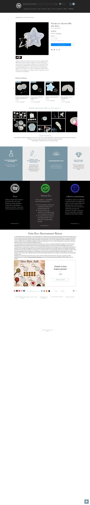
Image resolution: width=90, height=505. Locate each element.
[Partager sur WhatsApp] (57, 49)
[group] (45, 92)
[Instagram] (22, 291)
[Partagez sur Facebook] (52, 49)
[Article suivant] (76, 88)
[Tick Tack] (17, 291)
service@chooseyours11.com (33, 291)
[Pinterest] (14, 291)
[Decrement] (52, 38)
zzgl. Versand (58, 33)
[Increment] (56, 38)
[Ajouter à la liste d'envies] (73, 44)
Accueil (17, 17)
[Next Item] (74, 121)
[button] (72, 4)
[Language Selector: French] (74, 290)
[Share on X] (59, 49)
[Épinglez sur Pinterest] (54, 49)
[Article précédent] (13, 88)
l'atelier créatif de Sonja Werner (35, 257)
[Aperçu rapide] (68, 88)
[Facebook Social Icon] (24, 291)
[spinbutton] (54, 38)
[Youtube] (19, 291)
